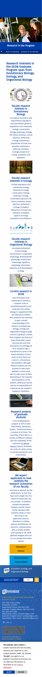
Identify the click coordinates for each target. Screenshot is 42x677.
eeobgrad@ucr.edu (30, 616)
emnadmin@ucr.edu (26, 614)
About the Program (12, 52)
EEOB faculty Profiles (21, 549)
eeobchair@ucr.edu (30, 618)
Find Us (8, 622)
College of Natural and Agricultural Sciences (11, 579)
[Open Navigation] (36, 580)
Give (28, 580)
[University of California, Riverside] (11, 595)
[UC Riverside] (7, 571)
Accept (9, 672)
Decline (21, 672)
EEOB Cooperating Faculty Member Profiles (21, 562)
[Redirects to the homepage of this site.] (1, 52)
